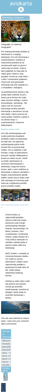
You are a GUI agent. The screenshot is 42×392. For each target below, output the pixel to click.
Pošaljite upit (6, 369)
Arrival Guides (11, 215)
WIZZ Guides (11, 253)
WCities (8, 281)
